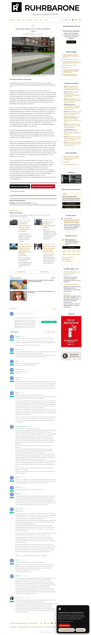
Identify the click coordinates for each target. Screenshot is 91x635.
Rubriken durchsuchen (67, 257)
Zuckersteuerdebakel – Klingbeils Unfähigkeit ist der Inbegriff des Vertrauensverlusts (71, 71)
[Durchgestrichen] (22, 318)
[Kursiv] (18, 318)
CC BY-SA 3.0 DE (50, 75)
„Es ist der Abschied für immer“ (70, 59)
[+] (34, 317)
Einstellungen (80, 630)
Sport (41, 19)
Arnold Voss (18, 597)
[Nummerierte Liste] (24, 318)
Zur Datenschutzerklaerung (65, 621)
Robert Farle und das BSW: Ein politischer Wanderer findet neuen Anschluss (71, 56)
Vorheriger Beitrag (21, 271)
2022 (64, 254)
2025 (69, 251)
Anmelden (54, 308)
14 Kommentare (39, 34)
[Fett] (16, 318)
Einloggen (34, 203)
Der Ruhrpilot (66, 67)
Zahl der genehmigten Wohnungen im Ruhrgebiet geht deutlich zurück (72, 62)
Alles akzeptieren (64, 625)
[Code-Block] (30, 318)
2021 (69, 254)
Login (46, 19)
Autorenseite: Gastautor (17, 191)
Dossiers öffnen (66, 259)
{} (31, 317)
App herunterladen (71, 203)
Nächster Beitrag (45, 271)
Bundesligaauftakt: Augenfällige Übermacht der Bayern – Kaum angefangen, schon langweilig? (72, 221)
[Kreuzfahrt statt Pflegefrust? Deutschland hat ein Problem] (38, 222)
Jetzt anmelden (71, 42)
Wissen (24, 19)
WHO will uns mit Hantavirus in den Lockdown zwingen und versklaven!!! (72, 273)
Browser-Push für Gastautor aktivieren (43, 186)
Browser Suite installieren (71, 206)
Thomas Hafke (19, 369)
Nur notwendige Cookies (66, 630)
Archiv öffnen (71, 247)
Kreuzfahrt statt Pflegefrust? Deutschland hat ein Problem (70, 75)
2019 (78, 254)
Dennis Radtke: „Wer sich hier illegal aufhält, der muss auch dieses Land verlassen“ (72, 100)
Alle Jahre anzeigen (67, 261)
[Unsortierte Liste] (26, 318)
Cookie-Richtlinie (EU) (38, 627)
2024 (73, 251)
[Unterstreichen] (20, 318)
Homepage (12, 19)
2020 (73, 254)
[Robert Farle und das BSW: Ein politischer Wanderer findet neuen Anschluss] (38, 246)
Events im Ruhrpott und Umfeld (18, 623)
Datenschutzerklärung (24, 627)
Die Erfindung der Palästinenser (71, 284)
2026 (64, 251)
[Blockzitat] (28, 318)
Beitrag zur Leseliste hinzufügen (20, 186)
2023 (78, 251)
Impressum (13, 627)
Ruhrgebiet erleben (33, 623)
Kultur (36, 19)
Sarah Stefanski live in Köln (69, 65)
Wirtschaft (30, 19)
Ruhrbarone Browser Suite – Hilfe (54, 627)
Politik (18, 19)
